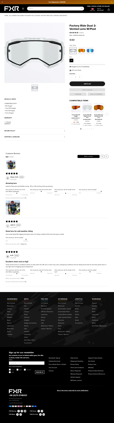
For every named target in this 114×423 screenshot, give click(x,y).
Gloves (9, 323)
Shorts (77, 314)
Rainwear (44, 306)
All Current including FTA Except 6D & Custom (24, 16)
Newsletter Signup (54, 358)
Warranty (91, 368)
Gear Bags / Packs (29, 340)
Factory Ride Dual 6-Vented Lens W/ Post (98, 116)
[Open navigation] (23, 8)
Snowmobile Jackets (64, 309)
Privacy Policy (74, 364)
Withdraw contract (76, 380)
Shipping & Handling (12, 137)
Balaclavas (10, 329)
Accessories (28, 343)
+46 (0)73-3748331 (18, 395)
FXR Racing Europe (18, 403)
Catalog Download (54, 361)
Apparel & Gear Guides (95, 358)
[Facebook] (18, 411)
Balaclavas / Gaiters (47, 326)
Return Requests (75, 371)
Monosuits (10, 306)
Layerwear (10, 326)
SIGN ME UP (39, 372)
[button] (73, 33)
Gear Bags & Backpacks (99, 326)
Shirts (77, 309)
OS (71, 60)
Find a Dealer (87, 90)
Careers (51, 371)
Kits (25, 306)
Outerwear (62, 299)
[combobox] (54, 9)
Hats (25, 329)
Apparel (94, 303)
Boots (9, 320)
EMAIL (11, 360)
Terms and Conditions (77, 368)
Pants (9, 312)
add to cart (87, 84)
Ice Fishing (44, 303)
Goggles (9, 317)
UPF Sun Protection (47, 312)
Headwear (95, 320)
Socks (9, 331)
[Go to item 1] (10, 164)
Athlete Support (75, 377)
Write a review (88, 156)
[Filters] (102, 156)
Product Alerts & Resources (96, 374)
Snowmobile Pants (64, 312)
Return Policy (9, 131)
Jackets (9, 309)
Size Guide (91, 361)
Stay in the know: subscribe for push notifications (72, 390)
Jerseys (26, 312)
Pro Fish (44, 299)
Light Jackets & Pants (64, 317)
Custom (26, 309)
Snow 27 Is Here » (60, 2)
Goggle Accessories (30, 323)
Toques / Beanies (46, 329)
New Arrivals (11, 303)
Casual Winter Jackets (65, 314)
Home (6, 16)
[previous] (2, 2)
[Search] (82, 9)
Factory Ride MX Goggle (76, 115)
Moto (26, 299)
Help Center (74, 358)
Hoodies (77, 306)
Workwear (61, 323)
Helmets (9, 314)
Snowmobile (12, 299)
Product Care (92, 364)
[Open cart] (109, 10)
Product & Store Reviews (95, 371)
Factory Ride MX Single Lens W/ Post (87, 116)
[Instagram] (22, 411)
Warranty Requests (76, 374)
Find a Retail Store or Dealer (57, 364)
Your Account (53, 368)
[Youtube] (25, 411)
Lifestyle (9, 334)
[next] (111, 2)
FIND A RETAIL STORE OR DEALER (98, 6)
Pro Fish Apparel (46, 309)
